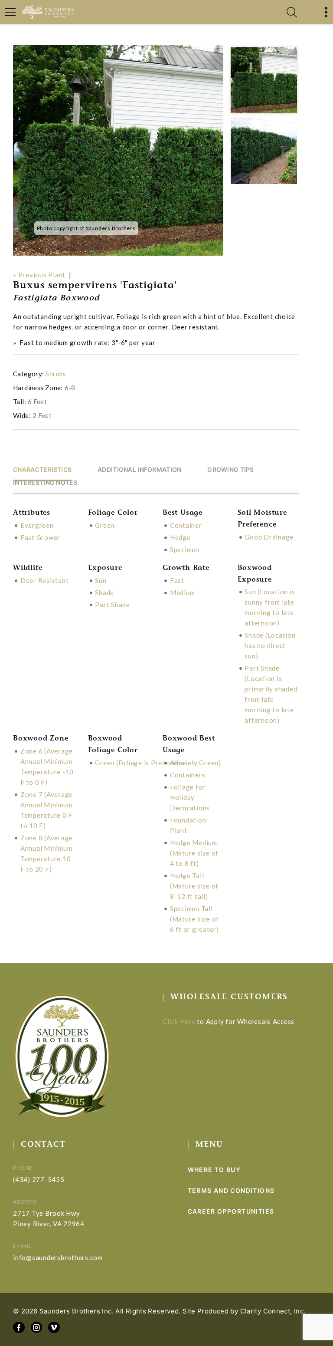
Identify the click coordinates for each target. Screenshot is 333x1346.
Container (186, 525)
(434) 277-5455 (39, 1179)
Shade (104, 592)
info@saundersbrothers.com (58, 1257)
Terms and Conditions (231, 1190)
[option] (118, 150)
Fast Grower (40, 537)
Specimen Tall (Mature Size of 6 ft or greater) (194, 919)
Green (104, 525)
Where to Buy (214, 1169)
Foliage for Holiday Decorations (190, 797)
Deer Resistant (44, 580)
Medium (182, 592)
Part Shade (112, 605)
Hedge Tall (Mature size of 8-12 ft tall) (194, 886)
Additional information (139, 470)
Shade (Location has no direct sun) (270, 645)
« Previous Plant (39, 275)
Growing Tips (230, 470)
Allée (178, 763)
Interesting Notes (45, 483)
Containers (188, 775)
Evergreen (37, 525)
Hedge (180, 537)
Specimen (184, 549)
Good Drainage (269, 537)
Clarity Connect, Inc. (273, 1311)
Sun (100, 580)
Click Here (179, 1021)
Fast (177, 580)
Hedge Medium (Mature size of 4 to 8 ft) (194, 853)
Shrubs (56, 374)
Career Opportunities (231, 1211)
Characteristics (42, 470)
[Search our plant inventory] (291, 12)
